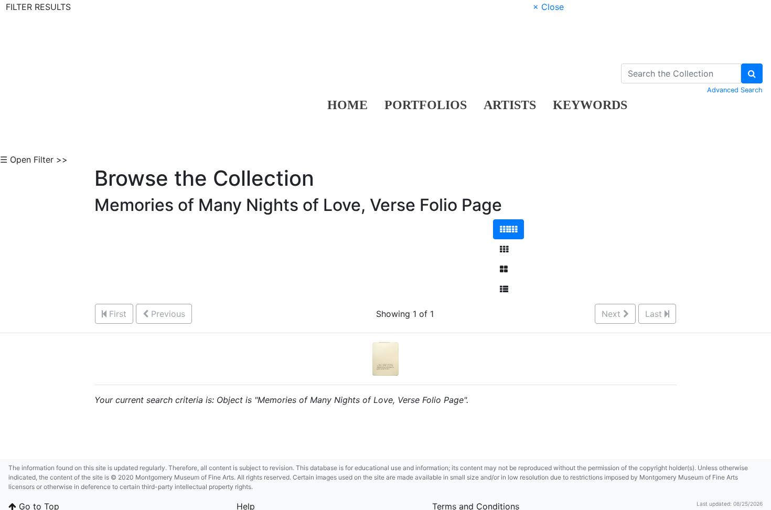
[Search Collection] (752, 73)
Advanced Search (735, 90)
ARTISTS (510, 105)
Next (612, 314)
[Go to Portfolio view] (504, 269)
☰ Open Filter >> (34, 159)
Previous (166, 314)
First (116, 314)
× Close (548, 7)
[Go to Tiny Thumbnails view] (508, 229)
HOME (347, 105)
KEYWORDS (590, 105)
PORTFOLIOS (425, 105)
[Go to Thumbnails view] (504, 249)
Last (655, 314)
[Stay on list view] (504, 289)
